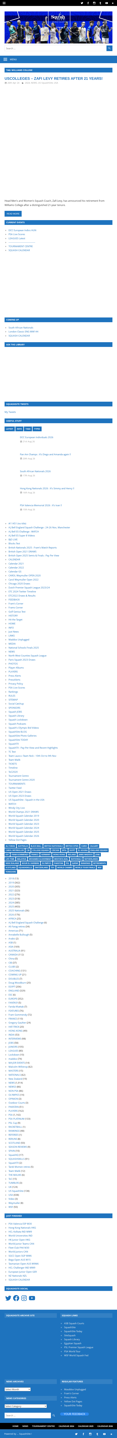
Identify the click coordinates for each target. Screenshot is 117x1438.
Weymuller (14, 1202)
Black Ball (36, 846)
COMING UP (15, 974)
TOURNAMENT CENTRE (21, 246)
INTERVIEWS (15, 1038)
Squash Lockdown (18, 719)
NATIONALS (15, 1074)
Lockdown (14, 1054)
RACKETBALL (15, 1126)
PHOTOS (13, 663)
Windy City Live (17, 807)
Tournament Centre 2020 (22, 779)
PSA (11, 1114)
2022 (11, 894)
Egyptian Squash (72, 1343)
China (11, 958)
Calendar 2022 (16, 567)
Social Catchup (16, 703)
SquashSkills (25, 867)
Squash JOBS (15, 711)
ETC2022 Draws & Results (22, 595)
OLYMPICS (14, 1094)
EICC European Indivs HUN (22, 230)
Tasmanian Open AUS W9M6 (24, 1263)
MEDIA (12, 643)
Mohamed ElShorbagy (40, 859)
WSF (100, 867)
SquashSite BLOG (18, 731)
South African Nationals (21, 327)
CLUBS (12, 966)
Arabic (12, 938)
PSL (67, 863)
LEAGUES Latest (17, 238)
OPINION (13, 1098)
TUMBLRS (14, 1182)
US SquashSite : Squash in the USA (26, 799)
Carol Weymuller (15, 850)
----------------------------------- (22, 242)
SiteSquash (70, 1335)
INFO (19, 428)
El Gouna (83, 850)
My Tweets (10, 411)
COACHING (14, 970)
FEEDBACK (14, 599)
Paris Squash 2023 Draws (22, 659)
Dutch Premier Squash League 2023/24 (29, 587)
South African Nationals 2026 (35, 471)
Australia (23, 846)
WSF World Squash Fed (76, 1355)
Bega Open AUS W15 (20, 1259)
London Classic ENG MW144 (23, 331)
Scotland (11, 867)
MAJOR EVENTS (17, 1062)
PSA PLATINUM (16, 1118)
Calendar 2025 (85, 1426)
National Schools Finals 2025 (24, 647)
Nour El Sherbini (30, 863)
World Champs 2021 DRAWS (24, 811)
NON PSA (13, 1090)
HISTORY (13, 615)
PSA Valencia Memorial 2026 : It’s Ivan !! (41, 505)
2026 (11, 914)
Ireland (72, 854)
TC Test (12, 751)
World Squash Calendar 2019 (24, 815)
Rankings (13, 691)
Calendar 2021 (16, 563)
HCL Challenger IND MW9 (22, 1267)
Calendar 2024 (66, 1426)
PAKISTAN (14, 1106)
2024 (27, 82)
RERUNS (13, 1138)
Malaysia (21, 859)
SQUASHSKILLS (17, 1158)
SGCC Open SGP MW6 (20, 1255)
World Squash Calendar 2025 (24, 831)
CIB (28, 850)
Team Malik (14, 759)
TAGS (28, 428)
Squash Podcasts (17, 723)
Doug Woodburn (17, 982)
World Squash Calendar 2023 (24, 823)
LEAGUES (13, 1050)
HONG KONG (16, 1030)
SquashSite (70, 1327)
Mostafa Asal (61, 859)
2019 (11, 882)
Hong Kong (59, 854)
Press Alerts (15, 675)
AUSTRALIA (14, 950)
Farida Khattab (16, 1006)
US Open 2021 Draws (20, 791)
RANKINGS (14, 1130)
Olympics (46, 863)
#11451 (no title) (17, 523)
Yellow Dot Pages (18, 839)
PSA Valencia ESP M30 (20, 1223)
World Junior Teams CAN (21, 1243)
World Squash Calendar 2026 (24, 835)
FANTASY (13, 1002)
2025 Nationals (17, 910)
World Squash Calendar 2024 (24, 827)
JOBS (11, 1042)
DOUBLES (14, 978)
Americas (13, 930)
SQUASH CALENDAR (19, 250)
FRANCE (13, 1018)
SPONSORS (14, 707)
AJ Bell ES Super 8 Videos (22, 535)
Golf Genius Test (17, 611)
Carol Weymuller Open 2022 (24, 579)
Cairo (84, 846)
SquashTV (14, 743)
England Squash (99, 850)
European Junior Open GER (23, 1271)
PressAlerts (14, 679)
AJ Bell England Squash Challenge (26, 922)
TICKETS (13, 763)
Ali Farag (10, 846)
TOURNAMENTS (17, 783)
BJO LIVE (13, 539)
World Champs (65, 867)
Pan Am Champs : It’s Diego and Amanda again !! (45, 454)
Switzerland (41, 867)
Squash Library (16, 715)
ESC (10, 994)
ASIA (11, 946)
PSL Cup (13, 1122)
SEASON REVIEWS (18, 1146)
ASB (11, 942)
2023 (11, 898)
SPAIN (12, 1150)
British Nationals (53, 846)
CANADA (13, 954)
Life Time (10, 859)
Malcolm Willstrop (18, 1066)
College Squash (40, 850)
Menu (13, 59)
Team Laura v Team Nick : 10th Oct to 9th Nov (32, 755)
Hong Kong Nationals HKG (22, 1227)
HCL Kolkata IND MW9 (20, 1231)
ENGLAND (14, 990)
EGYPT (12, 986)
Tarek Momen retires (19, 1166)
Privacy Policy (16, 683)
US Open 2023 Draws (20, 795)
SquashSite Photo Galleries (23, 735)
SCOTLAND (14, 1142)
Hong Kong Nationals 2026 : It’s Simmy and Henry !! (47, 488)
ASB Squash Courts (74, 1323)
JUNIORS (13, 1046)
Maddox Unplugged (19, 639)
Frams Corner (16, 607)
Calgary (94, 846)
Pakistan (58, 863)
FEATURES (14, 1010)
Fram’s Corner (16, 603)
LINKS (12, 635)
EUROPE (13, 998)
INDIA (12, 1034)
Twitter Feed (15, 787)
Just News (14, 631)
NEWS (34, 82)
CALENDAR (14, 559)
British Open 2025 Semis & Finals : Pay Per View (34, 555)
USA (56, 82)
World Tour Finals (85, 867)
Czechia (55, 850)
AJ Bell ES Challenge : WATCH (24, 531)
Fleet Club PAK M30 (19, 1247)
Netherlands (91, 859)
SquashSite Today (73, 1331)
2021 (11, 890)
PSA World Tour (72, 1351)
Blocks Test (14, 543)
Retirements (99, 863)
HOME (12, 623)
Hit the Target (15, 619)
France (35, 854)
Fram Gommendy (20, 854)
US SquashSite (45, 82)
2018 (11, 878)
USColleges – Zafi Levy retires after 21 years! (54, 78)
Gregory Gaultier (17, 1022)
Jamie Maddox (86, 854)
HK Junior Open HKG (19, 1239)
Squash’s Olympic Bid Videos (24, 727)
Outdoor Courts (17, 1102)
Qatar (75, 863)
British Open (72, 846)
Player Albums (16, 667)
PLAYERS (13, 671)
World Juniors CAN (18, 1251)
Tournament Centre (19, 775)
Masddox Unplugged (75, 1389)
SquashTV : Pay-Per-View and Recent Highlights (33, 747)
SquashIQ (14, 1154)
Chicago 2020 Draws (19, 583)
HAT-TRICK (14, 1026)
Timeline (13, 767)
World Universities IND (20, 1235)
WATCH (12, 803)
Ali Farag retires (17, 926)
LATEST (9, 428)
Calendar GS (15, 571)
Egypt (72, 850)
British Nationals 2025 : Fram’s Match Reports (33, 547)
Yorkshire (11, 871)
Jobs (97, 854)
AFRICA (12, 918)
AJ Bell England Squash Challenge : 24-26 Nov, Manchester (39, 527)
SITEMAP (13, 699)
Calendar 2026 (105, 1426)
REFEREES (14, 1134)
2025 (11, 906)
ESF (7, 854)
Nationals (76, 859)
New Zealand (12, 863)
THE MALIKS (15, 1174)
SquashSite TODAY (18, 739)
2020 (11, 886)
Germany (45, 854)
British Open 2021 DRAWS (22, 551)
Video (11, 1198)
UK (10, 1186)
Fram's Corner (71, 1393)
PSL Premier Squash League (78, 1347)
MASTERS (13, 1070)
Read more (13, 214)
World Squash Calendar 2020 (24, 819)
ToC (53, 867)
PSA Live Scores (17, 234)
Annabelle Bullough (19, 934)
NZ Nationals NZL (18, 1275)
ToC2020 (13, 771)
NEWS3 (12, 1086)
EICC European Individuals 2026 (36, 437)
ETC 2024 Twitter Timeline (22, 591)
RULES (12, 695)
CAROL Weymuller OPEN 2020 (25, 575)
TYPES (37, 428)
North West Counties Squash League (27, 655)
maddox (13, 1058)
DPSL (64, 850)
